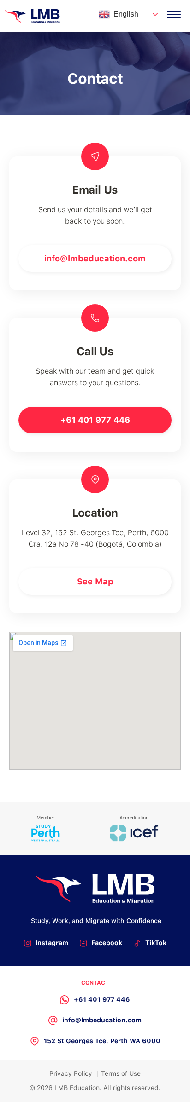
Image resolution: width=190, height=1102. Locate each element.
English (125, 14)
